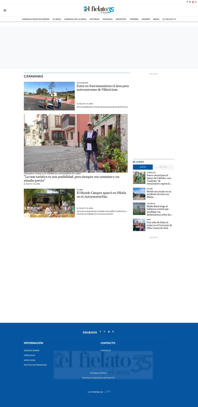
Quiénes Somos (31, 350)
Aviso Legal (30, 360)
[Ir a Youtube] (193, 2)
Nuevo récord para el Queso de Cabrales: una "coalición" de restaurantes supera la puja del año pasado (159, 179)
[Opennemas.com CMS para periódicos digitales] (99, 392)
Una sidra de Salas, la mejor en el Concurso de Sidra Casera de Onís (159, 225)
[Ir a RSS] (196, 2)
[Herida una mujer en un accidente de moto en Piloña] (139, 194)
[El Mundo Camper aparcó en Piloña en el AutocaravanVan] (49, 203)
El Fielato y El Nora (85, 104)
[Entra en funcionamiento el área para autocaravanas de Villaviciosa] (49, 96)
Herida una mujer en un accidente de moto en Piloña (159, 194)
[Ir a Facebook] (187, 2)
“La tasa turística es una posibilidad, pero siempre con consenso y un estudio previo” (71, 178)
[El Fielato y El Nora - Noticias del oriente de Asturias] (99, 10)
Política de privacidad (35, 365)
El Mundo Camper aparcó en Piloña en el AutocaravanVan (101, 195)
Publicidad (29, 355)
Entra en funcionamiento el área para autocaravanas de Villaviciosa (103, 88)
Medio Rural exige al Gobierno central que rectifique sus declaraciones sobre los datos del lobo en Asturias (160, 210)
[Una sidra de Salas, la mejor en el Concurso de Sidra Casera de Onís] (139, 225)
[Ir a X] (190, 2)
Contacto (106, 350)
